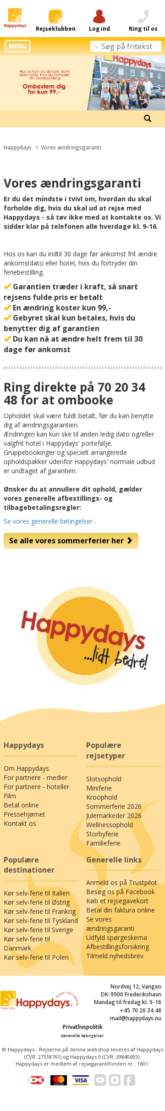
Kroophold (101, 797)
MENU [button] (18, 46)
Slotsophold (103, 778)
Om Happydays (26, 768)
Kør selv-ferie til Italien (37, 893)
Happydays (18, 147)
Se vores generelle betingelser (48, 521)
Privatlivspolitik (83, 1027)
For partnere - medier (35, 777)
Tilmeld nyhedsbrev (114, 955)
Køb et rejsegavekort (117, 900)
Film (10, 795)
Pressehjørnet (24, 814)
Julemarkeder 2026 (114, 815)
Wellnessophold (109, 824)
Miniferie (99, 788)
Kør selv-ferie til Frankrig (40, 911)
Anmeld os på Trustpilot (121, 882)
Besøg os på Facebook (120, 891)
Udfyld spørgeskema (116, 937)
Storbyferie (102, 833)
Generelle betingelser (82, 1035)
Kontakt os (20, 823)
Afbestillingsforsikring (117, 946)
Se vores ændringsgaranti (110, 924)
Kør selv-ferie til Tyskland (41, 920)
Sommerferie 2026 (114, 806)
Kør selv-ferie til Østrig (37, 902)
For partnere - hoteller (36, 786)
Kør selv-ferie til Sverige (38, 929)
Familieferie (103, 843)
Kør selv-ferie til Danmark (27, 943)
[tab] (147, 118)
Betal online (21, 805)
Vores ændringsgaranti (71, 147)
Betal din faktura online (120, 910)
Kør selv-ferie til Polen (36, 957)
